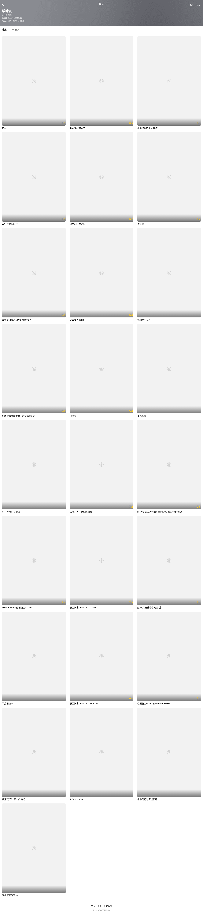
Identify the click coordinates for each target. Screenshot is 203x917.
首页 (93, 906)
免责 (99, 906)
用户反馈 (108, 906)
